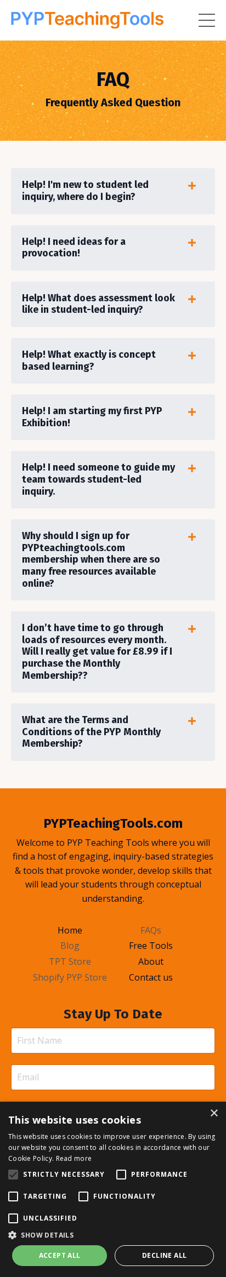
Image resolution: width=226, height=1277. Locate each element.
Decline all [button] (164, 1255)
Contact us (151, 977)
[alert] (113, 1189)
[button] (113, 1234)
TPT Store (70, 961)
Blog (70, 946)
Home (70, 930)
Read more (74, 1158)
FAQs (150, 930)
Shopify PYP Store (70, 977)
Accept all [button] (60, 1255)
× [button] (214, 1113)
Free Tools (151, 946)
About (150, 961)
